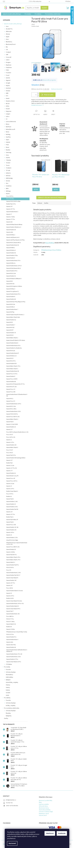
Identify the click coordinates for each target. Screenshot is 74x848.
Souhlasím (62, 833)
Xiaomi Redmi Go (11, 320)
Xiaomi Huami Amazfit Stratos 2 (15, 315)
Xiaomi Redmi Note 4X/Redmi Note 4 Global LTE (16, 650)
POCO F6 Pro (10, 568)
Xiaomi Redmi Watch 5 (12, 606)
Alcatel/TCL (9, 29)
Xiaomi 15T (9, 206)
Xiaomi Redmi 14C (11, 580)
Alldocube (9, 31)
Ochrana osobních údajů (46, 812)
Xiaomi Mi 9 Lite (10, 351)
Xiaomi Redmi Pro (11, 637)
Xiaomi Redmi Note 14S (13, 614)
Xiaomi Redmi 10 (11, 427)
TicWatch (8, 168)
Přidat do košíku (48, 94)
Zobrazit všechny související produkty (51, 197)
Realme (8, 150)
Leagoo (8, 114)
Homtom (8, 88)
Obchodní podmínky (44, 810)
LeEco (7, 116)
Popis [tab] (34, 203)
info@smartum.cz (11, 800)
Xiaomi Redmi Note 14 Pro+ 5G (15, 604)
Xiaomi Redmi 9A (11, 382)
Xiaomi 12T (9, 460)
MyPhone (8, 127)
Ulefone (8, 176)
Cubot (7, 60)
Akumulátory (9, 675)
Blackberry (9, 42)
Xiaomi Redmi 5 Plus (12, 255)
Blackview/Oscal (10, 44)
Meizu (7, 124)
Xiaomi (8, 194)
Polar (7, 145)
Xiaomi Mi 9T (9, 330)
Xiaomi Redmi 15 (11, 504)
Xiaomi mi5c (9, 232)
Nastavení (12, 843)
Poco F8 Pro (9, 196)
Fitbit (7, 70)
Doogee (8, 62)
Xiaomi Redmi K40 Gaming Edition (15, 458)
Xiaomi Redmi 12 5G (12, 538)
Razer (7, 147)
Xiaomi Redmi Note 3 (12, 212)
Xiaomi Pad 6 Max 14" (12, 520)
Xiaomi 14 (9, 535)
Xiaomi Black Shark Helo (13, 317)
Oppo (7, 140)
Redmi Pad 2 (9, 517)
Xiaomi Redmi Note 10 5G (13, 411)
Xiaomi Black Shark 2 (12, 338)
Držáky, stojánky (10, 706)
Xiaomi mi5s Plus (11, 645)
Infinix (7, 106)
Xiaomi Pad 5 (9, 422)
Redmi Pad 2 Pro (11, 204)
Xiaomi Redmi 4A (11, 647)
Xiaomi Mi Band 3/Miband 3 (13, 279)
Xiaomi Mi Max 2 (10, 235)
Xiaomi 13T (9, 512)
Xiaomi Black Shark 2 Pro (13, 560)
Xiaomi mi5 (9, 222)
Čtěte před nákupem (35, 1)
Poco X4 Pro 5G (10, 437)
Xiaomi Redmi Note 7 (12, 309)
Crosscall (8, 57)
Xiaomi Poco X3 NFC (12, 379)
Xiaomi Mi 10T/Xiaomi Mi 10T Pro (15, 384)
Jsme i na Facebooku (12, 806)
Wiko (7, 189)
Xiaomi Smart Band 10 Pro (13, 662)
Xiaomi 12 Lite (10, 466)
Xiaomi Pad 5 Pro (11, 455)
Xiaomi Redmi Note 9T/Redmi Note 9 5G (16, 395)
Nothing (8, 134)
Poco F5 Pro (9, 494)
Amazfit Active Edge (12, 540)
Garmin (8, 78)
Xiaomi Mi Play (10, 312)
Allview (8, 34)
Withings (8, 191)
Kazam (8, 109)
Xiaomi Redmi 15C (11, 530)
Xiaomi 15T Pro (10, 209)
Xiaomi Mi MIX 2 (10, 248)
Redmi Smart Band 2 (12, 491)
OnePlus (8, 137)
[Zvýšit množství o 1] (38, 93)
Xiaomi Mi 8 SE (10, 284)
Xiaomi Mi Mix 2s (10, 263)
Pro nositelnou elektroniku (11, 708)
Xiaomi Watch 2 (10, 562)
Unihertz (8, 173)
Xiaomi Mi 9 (9, 322)
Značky (6, 718)
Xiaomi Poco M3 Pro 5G (12, 417)
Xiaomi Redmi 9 (10, 376)
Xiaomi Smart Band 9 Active (14, 601)
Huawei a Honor (10, 101)
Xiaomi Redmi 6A (11, 299)
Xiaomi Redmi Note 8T (12, 353)
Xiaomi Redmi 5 (10, 258)
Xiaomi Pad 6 (9, 499)
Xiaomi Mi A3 (9, 335)
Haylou (8, 86)
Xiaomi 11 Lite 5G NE (12, 424)
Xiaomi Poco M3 (10, 392)
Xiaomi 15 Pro (10, 596)
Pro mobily (7, 667)
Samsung (8, 152)
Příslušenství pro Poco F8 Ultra (51, 250)
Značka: (35, 26)
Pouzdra (8, 670)
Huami (7, 98)
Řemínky (8, 713)
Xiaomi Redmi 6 (10, 297)
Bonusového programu (49, 80)
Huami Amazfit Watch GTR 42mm (15, 340)
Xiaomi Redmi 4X (11, 230)
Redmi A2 (9, 496)
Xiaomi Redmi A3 (11, 549)
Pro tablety (7, 698)
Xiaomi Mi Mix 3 (10, 307)
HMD (7, 93)
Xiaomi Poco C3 (10, 389)
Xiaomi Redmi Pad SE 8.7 (13, 575)
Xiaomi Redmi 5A (11, 253)
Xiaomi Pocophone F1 (12, 291)
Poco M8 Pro (10, 616)
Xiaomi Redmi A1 (11, 473)
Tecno (8, 165)
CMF (7, 55)
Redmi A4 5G (10, 598)
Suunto (8, 158)
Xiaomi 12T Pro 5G (11, 468)
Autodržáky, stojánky (12, 682)
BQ (7, 47)
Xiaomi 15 (9, 593)
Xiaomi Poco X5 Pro (11, 481)
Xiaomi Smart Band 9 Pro (13, 609)
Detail (36, 189)
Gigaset (8, 80)
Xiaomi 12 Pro (10, 442)
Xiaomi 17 (9, 214)
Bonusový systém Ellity (45, 801)
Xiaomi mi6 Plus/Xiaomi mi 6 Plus (15, 240)
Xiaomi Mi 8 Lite (10, 304)
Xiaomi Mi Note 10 (11, 356)
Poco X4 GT (9, 453)
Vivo (7, 183)
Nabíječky (8, 716)
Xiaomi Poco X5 (10, 478)
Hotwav (8, 91)
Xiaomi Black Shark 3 (12, 369)
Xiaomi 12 (9, 440)
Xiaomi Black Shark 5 (12, 447)
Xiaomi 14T (9, 585)
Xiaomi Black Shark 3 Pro (13, 366)
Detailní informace (36, 105)
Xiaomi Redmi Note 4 (12, 640)
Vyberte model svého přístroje (13, 24)
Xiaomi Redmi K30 (11, 363)
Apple (7, 37)
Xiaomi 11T (9, 429)
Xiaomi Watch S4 (11, 624)
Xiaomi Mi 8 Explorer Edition (14, 286)
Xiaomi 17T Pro (10, 219)
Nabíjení (8, 680)
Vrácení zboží (43, 815)
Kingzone (8, 111)
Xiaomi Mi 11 (9, 399)
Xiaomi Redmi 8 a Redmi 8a (14, 348)
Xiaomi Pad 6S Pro (11, 555)
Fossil (7, 75)
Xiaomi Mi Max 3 (10, 289)
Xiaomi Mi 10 (9, 358)
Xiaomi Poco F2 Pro (11, 374)
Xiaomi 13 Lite (10, 484)
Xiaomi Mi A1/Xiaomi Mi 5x (13, 243)
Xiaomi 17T (9, 471)
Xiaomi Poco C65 (11, 525)
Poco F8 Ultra (10, 199)
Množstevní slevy (44, 808)
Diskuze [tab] (40, 203)
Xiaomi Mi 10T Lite (11, 387)
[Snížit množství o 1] (38, 96)
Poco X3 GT (9, 435)
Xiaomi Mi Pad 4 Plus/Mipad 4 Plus (15, 302)
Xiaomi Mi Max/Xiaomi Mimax (14, 225)
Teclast (8, 163)
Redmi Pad (9, 463)
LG (6, 119)
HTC (7, 96)
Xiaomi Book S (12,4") (12, 476)
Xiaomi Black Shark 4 (12, 419)
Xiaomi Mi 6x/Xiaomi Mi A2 (13, 268)
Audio (7, 695)
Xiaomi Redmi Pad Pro (12, 565)
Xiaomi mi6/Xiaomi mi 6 (12, 237)
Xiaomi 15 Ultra (10, 629)
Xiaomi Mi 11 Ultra (11, 409)
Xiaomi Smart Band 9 (12, 578)
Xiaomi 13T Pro (10, 514)
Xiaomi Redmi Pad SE (12, 509)
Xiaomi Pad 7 (9, 611)
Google (8, 83)
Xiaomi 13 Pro (10, 489)
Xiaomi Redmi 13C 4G (12, 527)
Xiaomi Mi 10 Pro (11, 361)
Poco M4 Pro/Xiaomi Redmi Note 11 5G (17, 432)
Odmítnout (50, 833)
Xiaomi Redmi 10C (11, 445)
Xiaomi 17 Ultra (10, 217)
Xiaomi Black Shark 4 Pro (13, 557)
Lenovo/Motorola (11, 122)
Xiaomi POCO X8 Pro (12, 414)
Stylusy (8, 685)
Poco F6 (8, 570)
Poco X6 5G (9, 588)
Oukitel (8, 142)
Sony (7, 155)
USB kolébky (9, 677)
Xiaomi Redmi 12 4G (12, 502)
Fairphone (9, 67)
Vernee (8, 181)
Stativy (8, 687)
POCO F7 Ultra (10, 622)
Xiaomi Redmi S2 (11, 276)
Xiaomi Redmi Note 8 (12, 343)
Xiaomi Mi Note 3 (11, 250)
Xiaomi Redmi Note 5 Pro (13, 261)
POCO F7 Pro (10, 619)
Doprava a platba (44, 804)
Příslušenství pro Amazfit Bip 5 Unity (16, 632)
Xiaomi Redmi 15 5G (12, 507)
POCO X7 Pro (10, 634)
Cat (7, 50)
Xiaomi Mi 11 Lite (11, 406)
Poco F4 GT (9, 450)
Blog (40, 802)
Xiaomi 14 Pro (10, 532)
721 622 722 (9, 803)
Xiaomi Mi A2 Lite (11, 273)
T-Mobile (8, 160)
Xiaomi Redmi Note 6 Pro (13, 294)
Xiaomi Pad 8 (9, 522)
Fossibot (8, 73)
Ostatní (8, 693)
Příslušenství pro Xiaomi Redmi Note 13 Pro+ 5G (16, 543)
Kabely (8, 690)
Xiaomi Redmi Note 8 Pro (13, 346)
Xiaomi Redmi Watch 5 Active (14, 591)
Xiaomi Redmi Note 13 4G (13, 573)
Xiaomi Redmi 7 (10, 325)
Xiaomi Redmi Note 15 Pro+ (14, 266)
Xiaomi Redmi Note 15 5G (13, 657)
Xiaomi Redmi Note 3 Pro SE (14, 654)
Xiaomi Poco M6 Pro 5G (12, 547)
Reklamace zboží (44, 814)
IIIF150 (7, 104)
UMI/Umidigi (9, 178)
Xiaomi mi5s (9, 642)
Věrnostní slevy (43, 806)
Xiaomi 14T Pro (10, 583)
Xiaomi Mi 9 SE (10, 327)
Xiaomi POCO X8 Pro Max (13, 201)
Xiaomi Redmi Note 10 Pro (13, 404)
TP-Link (8, 170)
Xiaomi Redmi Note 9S (12, 371)
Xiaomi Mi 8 (9, 281)
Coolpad (8, 52)
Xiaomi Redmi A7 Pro (12, 659)
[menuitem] (12, 14)
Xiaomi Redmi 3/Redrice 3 (13, 227)
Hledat (44, 8)
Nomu (7, 132)
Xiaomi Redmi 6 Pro (11, 271)
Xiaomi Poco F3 (10, 401)
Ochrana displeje (11, 672)
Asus (7, 39)
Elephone (8, 65)
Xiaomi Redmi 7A (11, 333)
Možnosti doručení (56, 89)
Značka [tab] (46, 203)
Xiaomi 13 (9, 486)
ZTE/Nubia (9, 664)
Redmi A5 (9, 627)
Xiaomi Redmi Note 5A (12, 245)
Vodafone (8, 186)
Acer (7, 26)
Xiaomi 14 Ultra (10, 552)
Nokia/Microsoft (10, 129)
